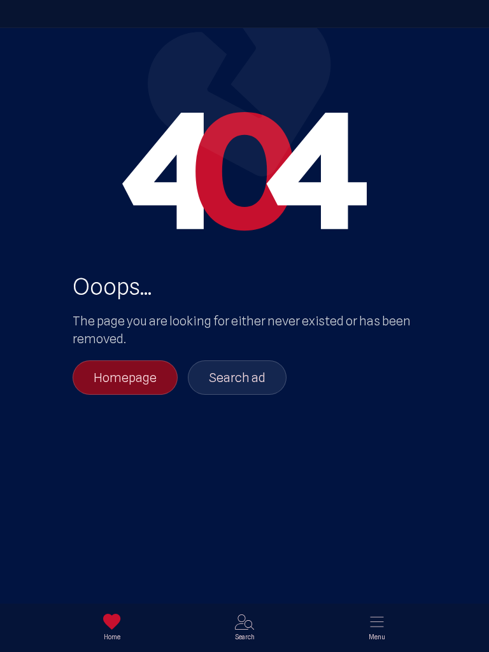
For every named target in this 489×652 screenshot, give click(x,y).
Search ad (237, 377)
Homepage (125, 377)
